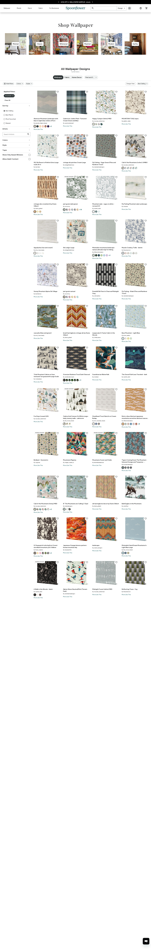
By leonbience (37, 294)
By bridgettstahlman (68, 165)
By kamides (37, 167)
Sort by (16, 106)
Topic (16, 150)
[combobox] (121, 8)
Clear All (7, 100)
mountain (9, 96)
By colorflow (125, 506)
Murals (19, 8)
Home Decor (77, 77)
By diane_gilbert (38, 208)
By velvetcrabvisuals (68, 377)
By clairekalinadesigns (98, 167)
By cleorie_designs (97, 548)
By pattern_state (126, 121)
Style (16, 145)
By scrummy (66, 206)
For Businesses (54, 8)
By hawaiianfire (67, 550)
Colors (20, 83)
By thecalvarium (126, 250)
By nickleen (95, 377)
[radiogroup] (16, 117)
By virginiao (37, 462)
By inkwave (125, 206)
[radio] (4, 111)
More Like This (38, 129)
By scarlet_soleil (96, 208)
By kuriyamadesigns (127, 464)
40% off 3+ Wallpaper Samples (73, 2)
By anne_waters (126, 335)
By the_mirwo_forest (68, 420)
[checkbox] (29, 155)
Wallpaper (7, 8)
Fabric (41, 8)
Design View (131, 84)
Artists (16, 129)
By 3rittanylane (96, 337)
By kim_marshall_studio (98, 420)
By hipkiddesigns (67, 506)
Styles (29, 83)
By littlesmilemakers (97, 252)
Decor (30, 8)
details (88, 2)
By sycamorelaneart (68, 123)
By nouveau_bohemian (98, 121)
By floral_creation (38, 550)
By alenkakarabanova (98, 462)
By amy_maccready (39, 250)
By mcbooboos (38, 379)
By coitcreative (96, 296)
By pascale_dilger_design (40, 123)
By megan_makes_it (68, 462)
